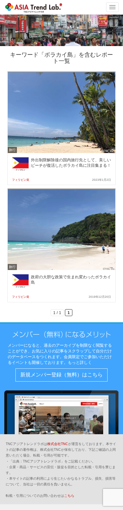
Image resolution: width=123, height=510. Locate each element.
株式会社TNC (57, 444)
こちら (69, 496)
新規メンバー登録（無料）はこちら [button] (61, 375)
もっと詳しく (80, 362)
